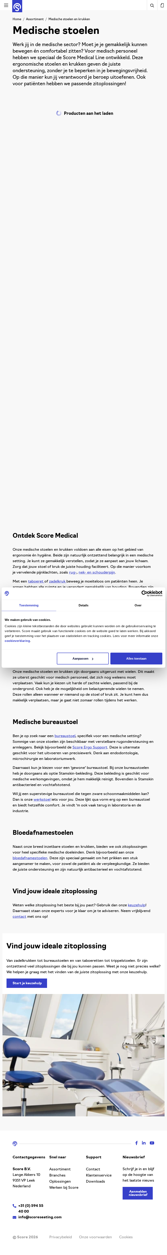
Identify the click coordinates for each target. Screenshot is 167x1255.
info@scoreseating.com (40, 1217)
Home (17, 19)
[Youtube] (150, 1144)
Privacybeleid (60, 1237)
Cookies (126, 1237)
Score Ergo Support (90, 748)
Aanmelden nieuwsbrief (138, 1193)
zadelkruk (57, 582)
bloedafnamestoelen (30, 858)
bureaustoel (65, 736)
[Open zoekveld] (152, 5)
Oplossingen (60, 1182)
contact (19, 917)
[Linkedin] (142, 1144)
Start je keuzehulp (27, 983)
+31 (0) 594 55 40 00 (30, 1209)
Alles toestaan (136, 658)
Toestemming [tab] (28, 605)
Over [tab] (138, 605)
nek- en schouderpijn (97, 573)
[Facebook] (134, 1144)
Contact (93, 1169)
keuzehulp (136, 905)
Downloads (95, 1182)
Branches (57, 1176)
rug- (73, 573)
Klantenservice (99, 1176)
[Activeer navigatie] (6, 5)
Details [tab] (84, 605)
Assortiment (35, 19)
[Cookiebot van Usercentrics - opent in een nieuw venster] (144, 593)
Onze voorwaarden (95, 1237)
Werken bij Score (63, 1188)
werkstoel (42, 800)
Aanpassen (80, 658)
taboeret (36, 582)
